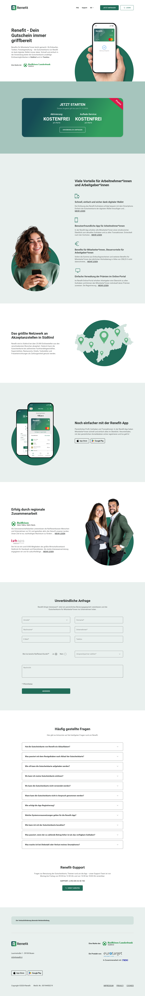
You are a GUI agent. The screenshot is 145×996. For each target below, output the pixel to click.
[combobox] (46, 620)
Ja (53, 654)
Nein (61, 654)
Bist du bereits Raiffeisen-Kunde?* (36, 654)
